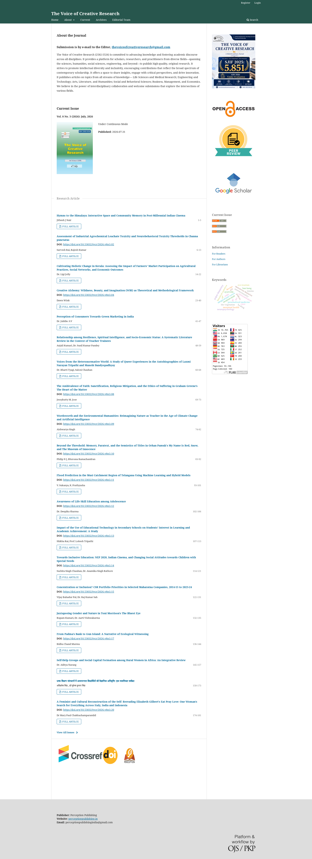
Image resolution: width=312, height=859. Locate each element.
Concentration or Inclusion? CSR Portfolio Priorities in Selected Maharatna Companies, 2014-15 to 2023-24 (124, 587)
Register (245, 2)
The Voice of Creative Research (85, 13)
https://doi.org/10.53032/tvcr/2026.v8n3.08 (88, 394)
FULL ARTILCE (70, 226)
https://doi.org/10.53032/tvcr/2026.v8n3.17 (88, 638)
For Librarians (220, 264)
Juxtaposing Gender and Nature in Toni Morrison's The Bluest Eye (98, 613)
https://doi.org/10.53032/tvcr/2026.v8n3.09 (88, 424)
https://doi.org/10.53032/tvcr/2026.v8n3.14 (88, 565)
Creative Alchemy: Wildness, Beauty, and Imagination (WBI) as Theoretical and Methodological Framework (125, 290)
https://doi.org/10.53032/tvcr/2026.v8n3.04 (88, 295)
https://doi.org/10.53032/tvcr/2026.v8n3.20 (88, 709)
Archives (101, 19)
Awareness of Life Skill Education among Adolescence (91, 501)
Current (85, 19)
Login (257, 2)
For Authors (218, 259)
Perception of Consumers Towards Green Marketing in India (95, 316)
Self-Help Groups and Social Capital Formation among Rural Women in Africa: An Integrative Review (121, 660)
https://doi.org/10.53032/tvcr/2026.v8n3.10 (88, 453)
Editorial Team (121, 19)
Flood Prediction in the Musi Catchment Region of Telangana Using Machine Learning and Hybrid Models (123, 475)
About (68, 19)
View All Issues (65, 732)
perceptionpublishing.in (83, 818)
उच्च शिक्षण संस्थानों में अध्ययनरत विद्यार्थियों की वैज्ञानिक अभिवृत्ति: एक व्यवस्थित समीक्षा (95, 681)
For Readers (218, 253)
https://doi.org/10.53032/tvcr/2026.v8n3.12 (88, 506)
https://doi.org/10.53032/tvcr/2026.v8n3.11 (88, 479)
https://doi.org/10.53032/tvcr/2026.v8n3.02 (88, 244)
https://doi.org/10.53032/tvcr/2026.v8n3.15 (88, 591)
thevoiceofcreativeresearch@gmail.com (141, 47)
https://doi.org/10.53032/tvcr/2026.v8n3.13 (88, 535)
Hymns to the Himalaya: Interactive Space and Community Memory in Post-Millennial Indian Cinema (121, 215)
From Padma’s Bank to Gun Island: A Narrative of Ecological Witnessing (103, 634)
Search (253, 19)
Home (54, 19)
